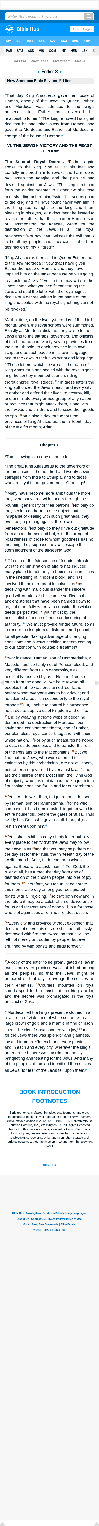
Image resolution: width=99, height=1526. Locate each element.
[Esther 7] (6, 693)
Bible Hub (49, 1165)
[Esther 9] (93, 693)
